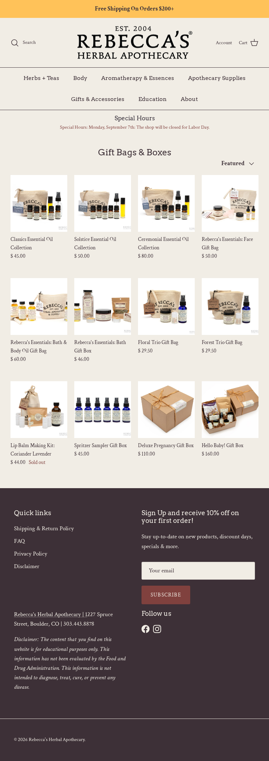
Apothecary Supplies (217, 78)
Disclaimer (26, 566)
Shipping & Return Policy (44, 528)
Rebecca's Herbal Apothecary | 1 (50, 614)
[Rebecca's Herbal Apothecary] (134, 43)
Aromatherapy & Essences (137, 78)
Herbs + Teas (41, 78)
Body (80, 78)
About (189, 99)
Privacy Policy (30, 554)
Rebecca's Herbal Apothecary (56, 739)
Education (152, 99)
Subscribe (166, 595)
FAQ (19, 541)
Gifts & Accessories (97, 99)
